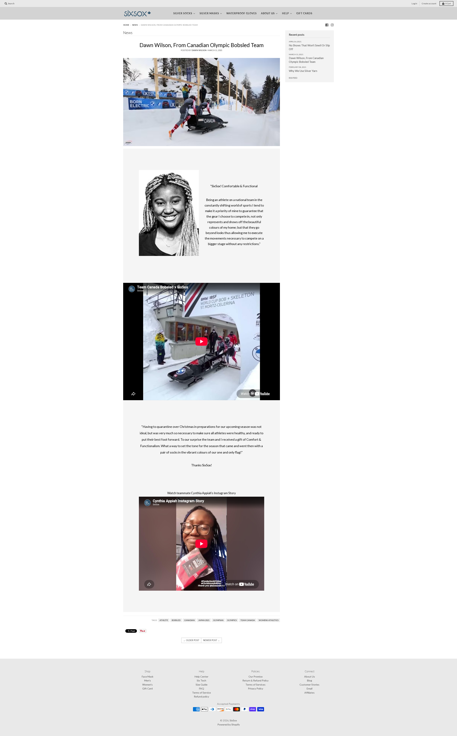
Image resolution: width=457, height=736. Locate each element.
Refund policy (201, 696)
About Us (309, 676)
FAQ (201, 688)
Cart (448, 3)
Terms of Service (201, 692)
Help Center (201, 676)
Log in (414, 3)
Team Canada (247, 620)
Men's (147, 680)
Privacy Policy (255, 688)
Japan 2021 (203, 620)
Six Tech (201, 680)
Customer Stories (309, 684)
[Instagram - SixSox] (332, 24)
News (135, 25)
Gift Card (147, 688)
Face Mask (147, 676)
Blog (309, 680)
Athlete (164, 620)
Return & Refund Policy (255, 680)
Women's (147, 684)
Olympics (232, 620)
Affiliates (309, 692)
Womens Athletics (268, 620)
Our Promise (255, 676)
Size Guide (201, 684)
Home (126, 25)
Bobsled (176, 620)
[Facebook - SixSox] (326, 24)
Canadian (189, 620)
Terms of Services (255, 684)
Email (309, 688)
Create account (429, 3)
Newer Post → (211, 640)
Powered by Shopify (228, 724)
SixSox (233, 720)
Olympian (218, 620)
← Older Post (191, 640)
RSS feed (293, 78)
